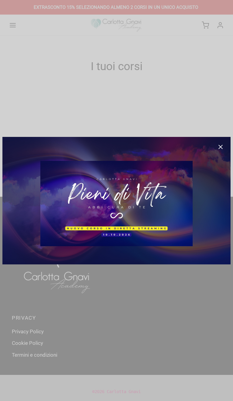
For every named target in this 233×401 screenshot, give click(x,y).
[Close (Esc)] (220, 146)
